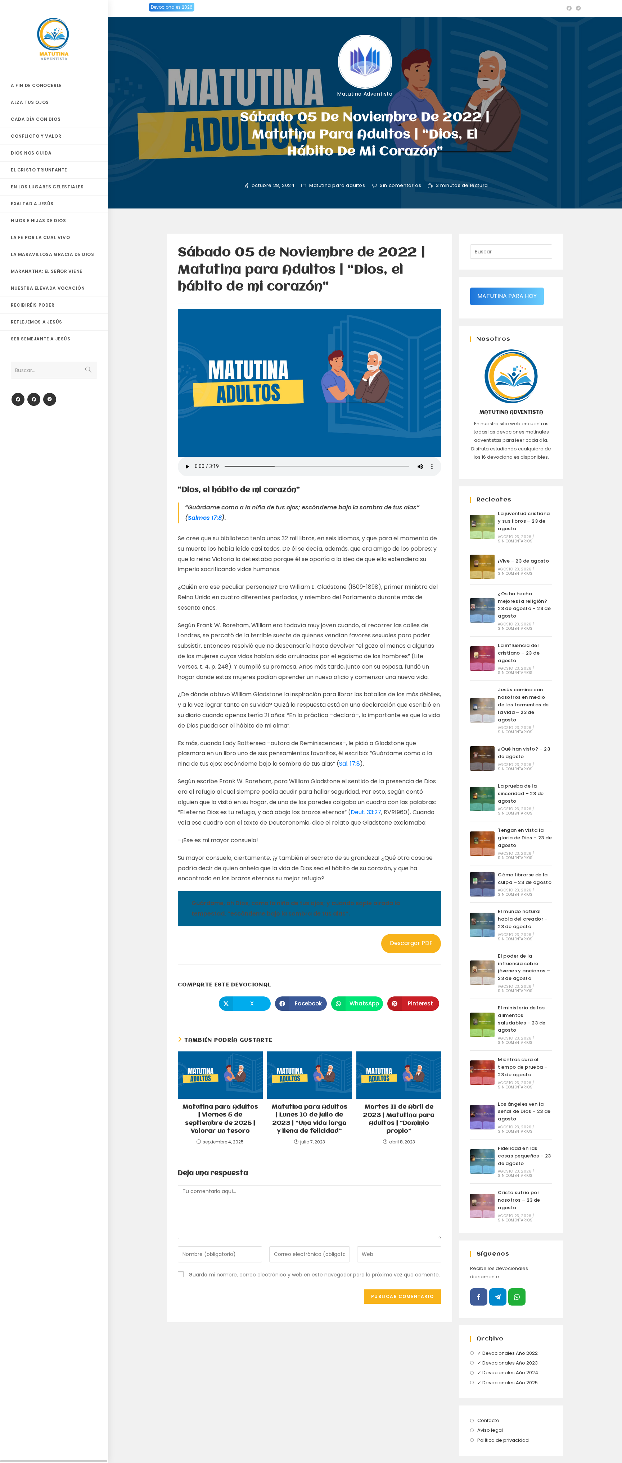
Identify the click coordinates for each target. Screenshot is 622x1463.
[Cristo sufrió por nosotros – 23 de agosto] (482, 1206)
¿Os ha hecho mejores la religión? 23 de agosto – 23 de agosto (524, 604)
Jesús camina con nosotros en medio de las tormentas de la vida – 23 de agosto (523, 704)
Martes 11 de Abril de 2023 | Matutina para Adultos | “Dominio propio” (398, 1119)
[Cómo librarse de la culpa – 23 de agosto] (482, 884)
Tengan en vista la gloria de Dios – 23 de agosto (525, 838)
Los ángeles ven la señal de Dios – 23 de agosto (524, 1112)
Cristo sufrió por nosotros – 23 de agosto (519, 1200)
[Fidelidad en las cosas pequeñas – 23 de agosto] (482, 1161)
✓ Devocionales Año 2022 (507, 1353)
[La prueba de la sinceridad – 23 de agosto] (482, 799)
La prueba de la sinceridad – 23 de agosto (521, 793)
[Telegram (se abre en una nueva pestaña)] (577, 8)
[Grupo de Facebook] (33, 399)
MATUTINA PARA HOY (507, 296)
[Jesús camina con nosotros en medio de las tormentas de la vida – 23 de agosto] (482, 710)
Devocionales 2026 (172, 7)
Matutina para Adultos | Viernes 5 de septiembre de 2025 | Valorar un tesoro (220, 1119)
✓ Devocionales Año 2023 (507, 1362)
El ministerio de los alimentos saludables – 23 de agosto (521, 1018)
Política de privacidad (503, 1440)
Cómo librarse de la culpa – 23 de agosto (524, 878)
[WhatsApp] (517, 1297)
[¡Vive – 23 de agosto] (482, 567)
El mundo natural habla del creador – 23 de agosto (523, 919)
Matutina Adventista (364, 93)
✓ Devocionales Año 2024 (507, 1372)
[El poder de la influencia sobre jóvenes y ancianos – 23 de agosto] (482, 972)
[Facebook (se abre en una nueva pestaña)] (569, 8)
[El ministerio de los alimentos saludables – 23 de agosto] (482, 1025)
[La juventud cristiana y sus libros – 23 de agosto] (482, 527)
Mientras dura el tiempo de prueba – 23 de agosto (522, 1067)
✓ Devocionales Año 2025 (507, 1382)
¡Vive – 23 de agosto (523, 561)
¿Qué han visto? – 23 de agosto (524, 753)
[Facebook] (18, 399)
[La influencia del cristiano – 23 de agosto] (482, 658)
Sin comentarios (400, 185)
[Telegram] (49, 399)
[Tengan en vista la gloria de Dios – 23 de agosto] (482, 843)
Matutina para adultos (337, 185)
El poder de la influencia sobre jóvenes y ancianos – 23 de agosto (524, 967)
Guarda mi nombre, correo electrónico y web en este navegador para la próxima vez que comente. (314, 1274)
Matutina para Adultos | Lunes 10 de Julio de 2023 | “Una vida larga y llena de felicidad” (309, 1119)
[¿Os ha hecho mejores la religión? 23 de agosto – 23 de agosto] (482, 610)
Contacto (488, 1420)
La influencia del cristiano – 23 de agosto (519, 653)
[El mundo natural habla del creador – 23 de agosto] (482, 925)
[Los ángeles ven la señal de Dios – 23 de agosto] (482, 1117)
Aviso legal (490, 1430)
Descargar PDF (411, 943)
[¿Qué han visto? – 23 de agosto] (482, 758)
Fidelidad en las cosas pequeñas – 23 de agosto (524, 1156)
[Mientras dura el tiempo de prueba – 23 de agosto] (482, 1072)
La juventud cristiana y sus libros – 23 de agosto (524, 521)
